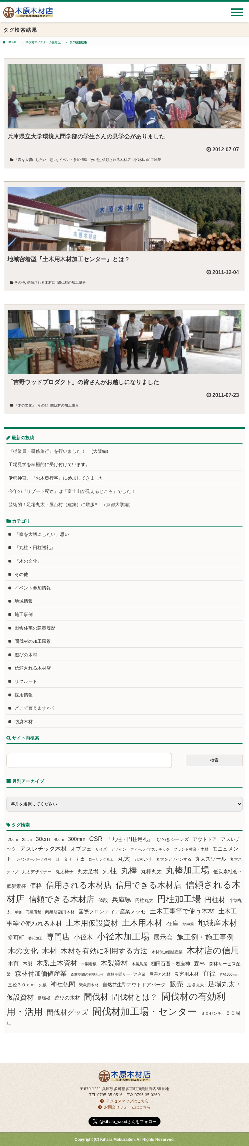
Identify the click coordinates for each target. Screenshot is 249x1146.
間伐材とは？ (135, 997)
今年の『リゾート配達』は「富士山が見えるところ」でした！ (72, 491)
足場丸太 (195, 985)
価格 (36, 885)
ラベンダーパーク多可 (33, 859)
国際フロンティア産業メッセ (112, 911)
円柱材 (215, 900)
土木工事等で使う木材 (182, 911)
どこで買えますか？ (35, 708)
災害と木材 (160, 974)
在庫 (172, 923)
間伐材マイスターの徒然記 (43, 42)
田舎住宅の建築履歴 (35, 628)
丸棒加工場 (187, 870)
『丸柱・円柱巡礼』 (35, 547)
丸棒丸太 (151, 871)
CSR (95, 838)
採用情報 (24, 694)
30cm (43, 839)
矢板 (43, 985)
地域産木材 (217, 922)
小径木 (83, 937)
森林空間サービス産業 (126, 974)
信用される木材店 (79, 884)
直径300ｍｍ (229, 974)
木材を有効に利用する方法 (104, 951)
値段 (103, 900)
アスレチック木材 (43, 848)
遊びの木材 (26, 654)
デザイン (118, 849)
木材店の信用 (212, 950)
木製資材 (114, 963)
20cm (13, 839)
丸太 (123, 858)
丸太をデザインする (173, 859)
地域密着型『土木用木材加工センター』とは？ (68, 259)
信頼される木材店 (116, 160)
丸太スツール (210, 859)
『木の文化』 (25, 405)
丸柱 (109, 870)
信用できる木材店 (149, 884)
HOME (12, 42)
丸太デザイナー (37, 872)
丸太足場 (87, 871)
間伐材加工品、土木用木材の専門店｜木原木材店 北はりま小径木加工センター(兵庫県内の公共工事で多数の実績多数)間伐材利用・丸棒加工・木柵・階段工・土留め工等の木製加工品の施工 (28, 15)
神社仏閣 (63, 984)
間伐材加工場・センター (144, 1011)
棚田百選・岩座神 (170, 963)
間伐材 (96, 996)
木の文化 (23, 951)
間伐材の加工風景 (147, 160)
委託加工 (35, 938)
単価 (18, 912)
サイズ (101, 849)
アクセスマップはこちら (127, 1101)
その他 (94, 160)
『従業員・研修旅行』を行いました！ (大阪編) (60, 451)
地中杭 (188, 924)
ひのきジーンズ (173, 839)
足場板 (44, 998)
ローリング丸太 (101, 859)
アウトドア (205, 839)
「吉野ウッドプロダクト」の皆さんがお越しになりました (83, 382)
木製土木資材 (56, 963)
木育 (13, 963)
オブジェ (81, 849)
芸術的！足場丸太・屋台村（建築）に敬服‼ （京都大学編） (70, 504)
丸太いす (143, 859)
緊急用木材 (89, 985)
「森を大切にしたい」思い (35, 160)
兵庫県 (121, 899)
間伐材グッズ (68, 1012)
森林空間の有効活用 (87, 974)
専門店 (58, 936)
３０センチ (211, 1013)
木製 (27, 963)
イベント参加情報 (73, 160)
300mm (76, 839)
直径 (209, 973)
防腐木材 (24, 721)
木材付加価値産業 (167, 952)
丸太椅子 (64, 871)
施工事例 (24, 614)
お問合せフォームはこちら (127, 1107)
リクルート (26, 681)
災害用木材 (186, 974)
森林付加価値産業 (41, 973)
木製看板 (89, 964)
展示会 (163, 937)
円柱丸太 (144, 900)
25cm (27, 839)
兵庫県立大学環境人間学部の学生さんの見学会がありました (86, 136)
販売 (176, 984)
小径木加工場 (123, 936)
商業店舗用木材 (60, 911)
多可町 (16, 937)
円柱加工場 (179, 899)
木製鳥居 (139, 964)
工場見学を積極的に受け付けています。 (49, 464)
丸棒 (129, 870)
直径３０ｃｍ (21, 984)
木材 (49, 951)
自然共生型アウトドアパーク (134, 984)
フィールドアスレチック (150, 849)
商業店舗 (33, 912)
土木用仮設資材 (92, 923)
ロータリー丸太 (70, 859)
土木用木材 (142, 922)
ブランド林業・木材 (190, 849)
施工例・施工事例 (205, 937)
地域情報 (24, 601)
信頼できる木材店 (61, 899)
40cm (59, 839)
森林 (199, 963)
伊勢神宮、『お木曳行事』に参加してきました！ (58, 478)
